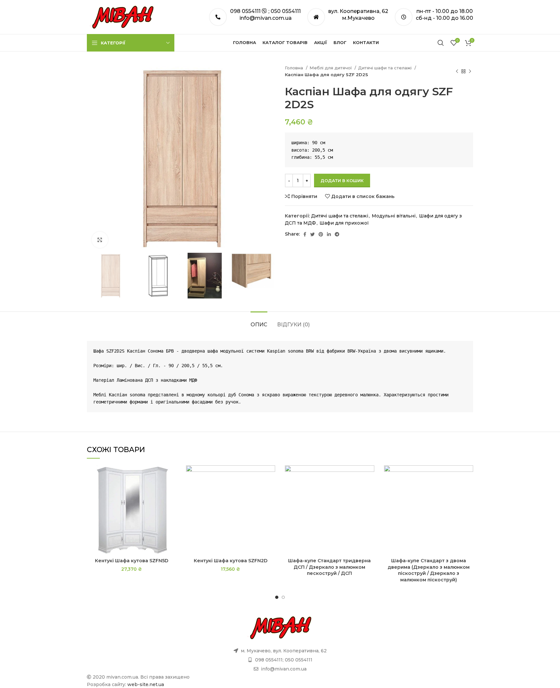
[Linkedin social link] (329, 234)
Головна (294, 67)
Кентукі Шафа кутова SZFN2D (230, 561)
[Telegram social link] (337, 234)
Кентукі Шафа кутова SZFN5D (131, 561)
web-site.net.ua (145, 684)
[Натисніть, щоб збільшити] (100, 240)
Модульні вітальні (393, 216)
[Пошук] (440, 42)
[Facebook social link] (304, 234)
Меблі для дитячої (331, 67)
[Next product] (470, 71)
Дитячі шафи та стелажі (385, 67)
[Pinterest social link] (321, 234)
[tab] (259, 321)
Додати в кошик (342, 180)
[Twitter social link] (312, 234)
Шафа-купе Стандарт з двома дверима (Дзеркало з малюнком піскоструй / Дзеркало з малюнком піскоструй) (429, 570)
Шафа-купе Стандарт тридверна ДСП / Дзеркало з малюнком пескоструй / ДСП (329, 567)
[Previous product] (457, 71)
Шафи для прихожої (344, 223)
